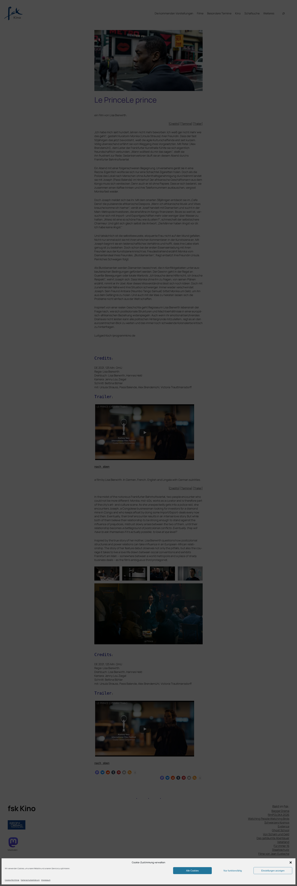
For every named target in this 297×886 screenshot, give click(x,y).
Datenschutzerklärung (30, 880)
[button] (290, 862)
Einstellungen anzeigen (272, 870)
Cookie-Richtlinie (12, 880)
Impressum (45, 880)
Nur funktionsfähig (233, 870)
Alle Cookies (192, 870)
